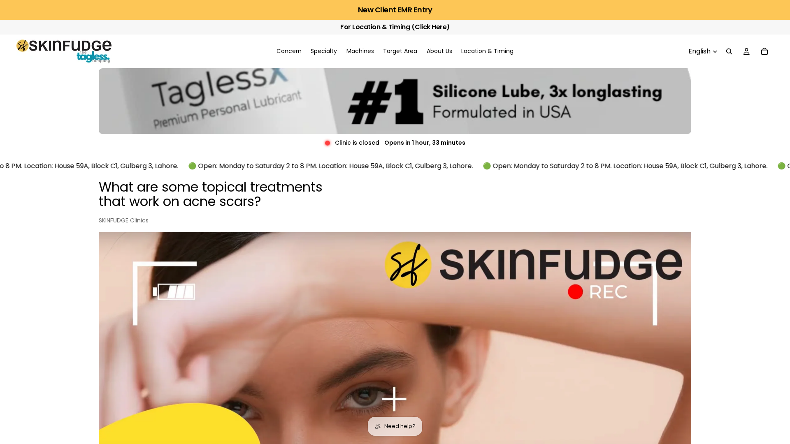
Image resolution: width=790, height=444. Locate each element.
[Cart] (764, 51)
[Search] (729, 51)
